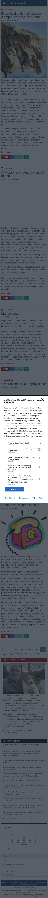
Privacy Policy (38, 498)
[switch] (38, 449)
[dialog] (24, 449)
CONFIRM (14, 489)
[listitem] (24, 444)
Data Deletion (10, 498)
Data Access (24, 498)
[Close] (43, 400)
